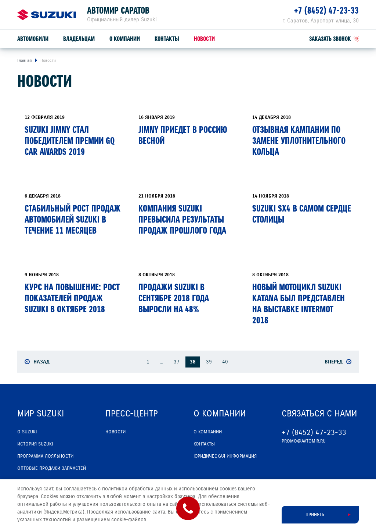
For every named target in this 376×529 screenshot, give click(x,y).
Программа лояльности (45, 456)
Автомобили (32, 39)
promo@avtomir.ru (304, 441)
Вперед (334, 362)
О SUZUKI (27, 432)
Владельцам (79, 39)
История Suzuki (35, 444)
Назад (41, 362)
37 (177, 362)
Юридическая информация (225, 456)
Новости (204, 39)
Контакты (167, 39)
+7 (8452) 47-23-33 (326, 10)
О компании (124, 39)
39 (209, 362)
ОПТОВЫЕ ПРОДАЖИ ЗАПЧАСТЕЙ (51, 468)
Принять (315, 515)
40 (225, 362)
